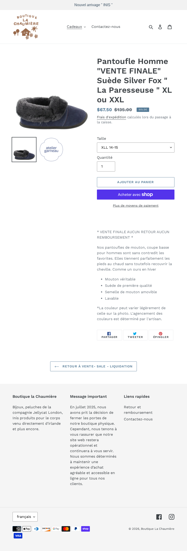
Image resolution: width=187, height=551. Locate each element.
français (24, 516)
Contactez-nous (138, 419)
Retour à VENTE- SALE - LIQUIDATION (96, 366)
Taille (101, 138)
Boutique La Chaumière (157, 528)
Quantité (104, 157)
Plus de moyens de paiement (135, 205)
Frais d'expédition (111, 117)
